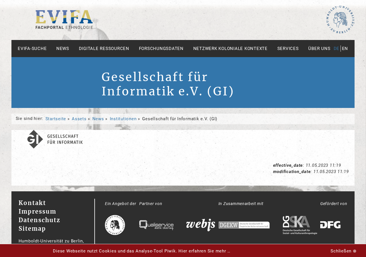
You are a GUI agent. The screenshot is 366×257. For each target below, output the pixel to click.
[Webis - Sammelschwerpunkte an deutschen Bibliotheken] (200, 226)
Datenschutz (39, 220)
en (345, 48)
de (337, 48)
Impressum (37, 211)
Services (288, 48)
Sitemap (32, 228)
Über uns (319, 48)
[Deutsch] (64, 27)
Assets (79, 118)
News (62, 48)
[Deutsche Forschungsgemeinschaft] (331, 225)
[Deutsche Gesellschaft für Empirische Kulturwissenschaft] (244, 225)
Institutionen (123, 118)
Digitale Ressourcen (104, 48)
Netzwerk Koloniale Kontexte (230, 48)
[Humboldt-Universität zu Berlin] (340, 32)
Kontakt (32, 202)
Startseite (55, 118)
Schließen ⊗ (344, 251)
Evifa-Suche (32, 48)
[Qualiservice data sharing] (156, 226)
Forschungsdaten (161, 48)
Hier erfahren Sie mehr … (204, 251)
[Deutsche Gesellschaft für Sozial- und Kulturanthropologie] (300, 226)
